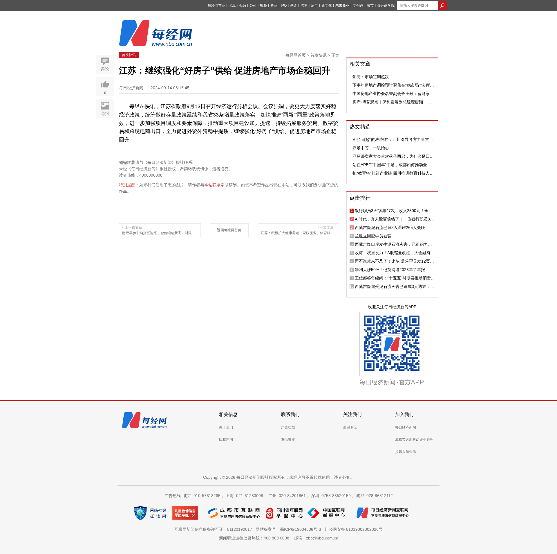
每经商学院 (386, 5)
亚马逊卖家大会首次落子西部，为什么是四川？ (391, 156)
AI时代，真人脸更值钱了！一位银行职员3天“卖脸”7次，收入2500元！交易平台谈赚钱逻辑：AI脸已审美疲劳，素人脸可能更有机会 (394, 219)
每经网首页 (216, 5)
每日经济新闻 (405, 427)
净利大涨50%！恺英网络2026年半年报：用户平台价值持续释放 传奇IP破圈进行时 (394, 270)
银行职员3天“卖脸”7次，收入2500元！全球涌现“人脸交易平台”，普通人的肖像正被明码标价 (395, 211)
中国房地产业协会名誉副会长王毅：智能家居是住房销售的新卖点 (393, 94)
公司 (252, 5)
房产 (314, 5)
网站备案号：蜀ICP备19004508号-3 (289, 529)
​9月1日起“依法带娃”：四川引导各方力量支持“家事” (392, 139)
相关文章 (360, 64)
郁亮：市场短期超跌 (370, 77)
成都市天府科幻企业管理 (414, 440)
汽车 (304, 5)
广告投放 (288, 427)
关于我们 (226, 427)
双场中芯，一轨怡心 (370, 148)
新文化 (326, 5)
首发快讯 (129, 55)
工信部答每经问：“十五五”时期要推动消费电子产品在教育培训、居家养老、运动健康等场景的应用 (395, 278)
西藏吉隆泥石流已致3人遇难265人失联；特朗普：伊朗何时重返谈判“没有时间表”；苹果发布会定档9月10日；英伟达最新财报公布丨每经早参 (395, 227)
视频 (263, 5)
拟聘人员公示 (405, 452)
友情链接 (288, 440)
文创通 (358, 5)
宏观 (232, 5)
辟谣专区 (350, 427)
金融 (242, 5)
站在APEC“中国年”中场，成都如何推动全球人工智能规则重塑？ (391, 165)
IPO (284, 5)
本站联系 (212, 184)
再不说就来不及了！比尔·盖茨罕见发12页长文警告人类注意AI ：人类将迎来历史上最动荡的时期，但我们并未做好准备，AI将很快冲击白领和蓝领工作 (394, 261)
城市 (370, 5)
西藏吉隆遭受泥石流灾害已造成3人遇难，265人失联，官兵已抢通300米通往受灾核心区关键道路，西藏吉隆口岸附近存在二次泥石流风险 (394, 286)
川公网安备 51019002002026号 (354, 529)
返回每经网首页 (229, 230)
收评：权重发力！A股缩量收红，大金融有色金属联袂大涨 (395, 253)
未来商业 (342, 5)
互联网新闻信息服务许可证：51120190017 (214, 529)
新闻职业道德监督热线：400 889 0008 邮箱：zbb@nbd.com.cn (278, 538)
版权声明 (226, 440)
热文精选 (360, 126)
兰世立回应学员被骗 (373, 236)
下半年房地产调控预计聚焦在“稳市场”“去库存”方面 (391, 85)
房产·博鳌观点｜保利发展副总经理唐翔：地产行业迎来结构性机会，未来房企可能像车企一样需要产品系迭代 (393, 102)
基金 (293, 5)
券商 (273, 5)
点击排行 (360, 197)
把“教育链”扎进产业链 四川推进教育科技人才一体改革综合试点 (393, 173)
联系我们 (290, 414)
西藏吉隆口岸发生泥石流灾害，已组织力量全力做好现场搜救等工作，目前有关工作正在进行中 (393, 244)
